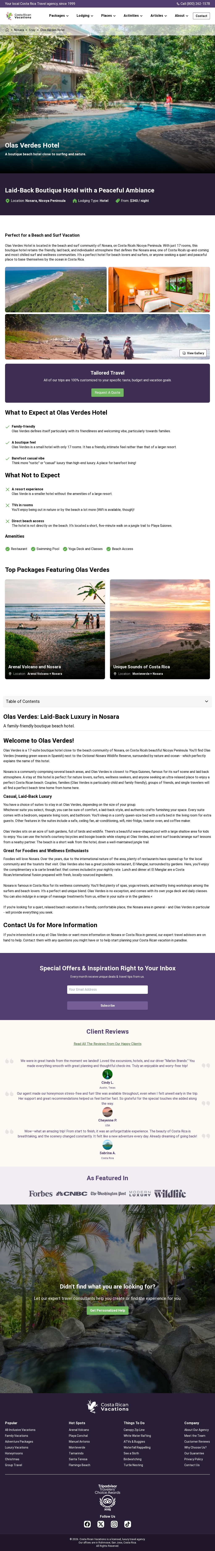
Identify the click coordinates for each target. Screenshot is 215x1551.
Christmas (12, 1459)
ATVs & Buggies (134, 1441)
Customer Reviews (197, 1441)
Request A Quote (107, 393)
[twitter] (100, 1524)
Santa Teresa (78, 1459)
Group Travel (13, 1465)
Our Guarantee (194, 1453)
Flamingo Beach (79, 1465)
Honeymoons (14, 1453)
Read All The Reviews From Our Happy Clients (108, 1044)
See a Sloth (131, 1453)
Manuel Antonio (79, 1441)
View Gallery (195, 353)
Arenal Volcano (79, 1430)
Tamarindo (76, 1453)
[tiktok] (127, 1524)
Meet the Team (194, 1435)
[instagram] (114, 1524)
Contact (201, 16)
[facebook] (87, 1524)
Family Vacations (16, 1435)
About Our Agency (196, 1430)
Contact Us (192, 1465)
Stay (32, 30)
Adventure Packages (19, 1441)
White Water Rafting (137, 1435)
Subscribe (108, 1005)
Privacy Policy (193, 1459)
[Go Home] (18, 16)
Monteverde (77, 1447)
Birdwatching (133, 1459)
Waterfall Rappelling (137, 1447)
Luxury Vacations (16, 1447)
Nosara (19, 30)
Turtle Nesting (133, 1465)
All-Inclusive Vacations (20, 1430)
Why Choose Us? (195, 1447)
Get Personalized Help (107, 1310)
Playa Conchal (78, 1435)
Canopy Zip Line (134, 1430)
